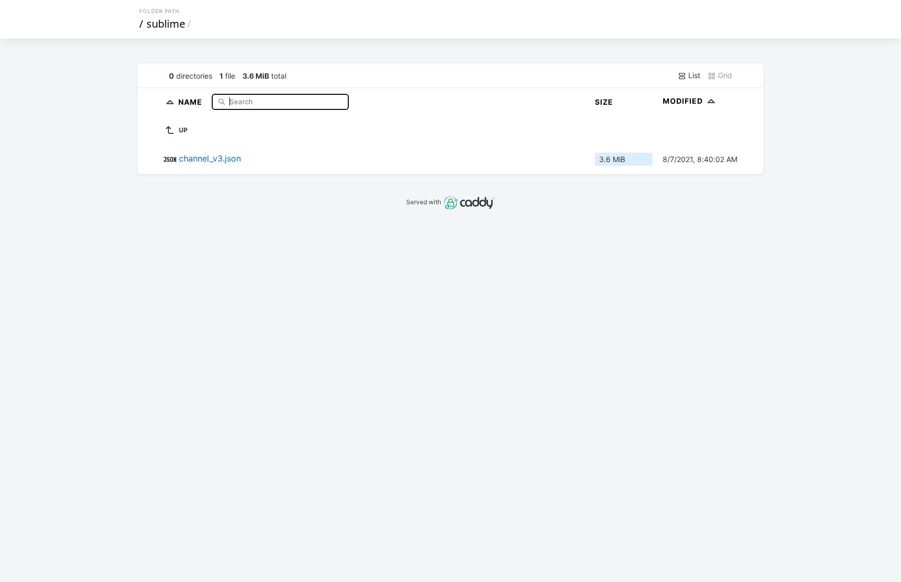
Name (191, 101)
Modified (684, 100)
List (693, 75)
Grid (724, 75)
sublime (166, 24)
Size (604, 101)
